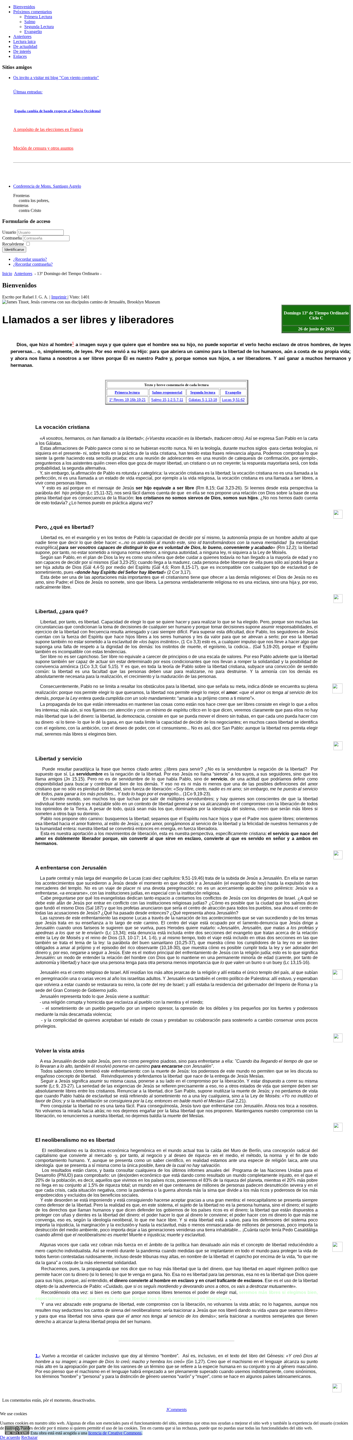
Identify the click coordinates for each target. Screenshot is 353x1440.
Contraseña (12, 238)
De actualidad (25, 46)
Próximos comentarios (32, 11)
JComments (176, 1409)
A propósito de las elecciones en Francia (48, 129)
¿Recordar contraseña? (33, 264)
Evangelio (33, 31)
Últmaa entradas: (27, 92)
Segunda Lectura (39, 26)
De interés (22, 51)
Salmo (29, 21)
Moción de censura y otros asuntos (43, 148)
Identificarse (14, 249)
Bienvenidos (24, 6)
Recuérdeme (13, 244)
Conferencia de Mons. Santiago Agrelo (47, 186)
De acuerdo (10, 1437)
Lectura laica (24, 41)
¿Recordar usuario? (30, 259)
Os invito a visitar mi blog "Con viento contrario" (56, 77)
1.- (37, 1355)
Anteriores (22, 36)
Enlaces (20, 56)
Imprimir (59, 297)
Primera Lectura (38, 16)
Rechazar (29, 1437)
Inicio (7, 273)
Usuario (9, 232)
